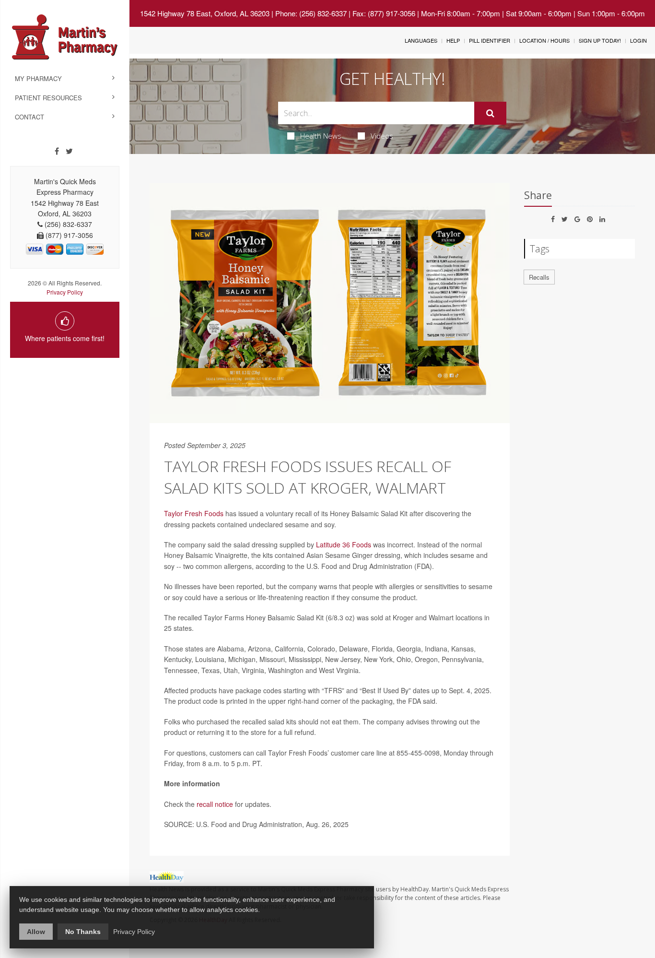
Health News (320, 136)
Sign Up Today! (600, 40)
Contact (29, 116)
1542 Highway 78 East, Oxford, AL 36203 (204, 13)
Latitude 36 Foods (343, 544)
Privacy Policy (65, 292)
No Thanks (83, 931)
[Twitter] (69, 151)
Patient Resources (48, 97)
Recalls (539, 277)
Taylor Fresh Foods (193, 513)
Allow (36, 931)
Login (638, 40)
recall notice (215, 804)
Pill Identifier (489, 40)
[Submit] (490, 113)
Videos (382, 136)
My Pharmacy (38, 78)
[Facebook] (57, 151)
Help (453, 40)
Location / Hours (544, 40)
